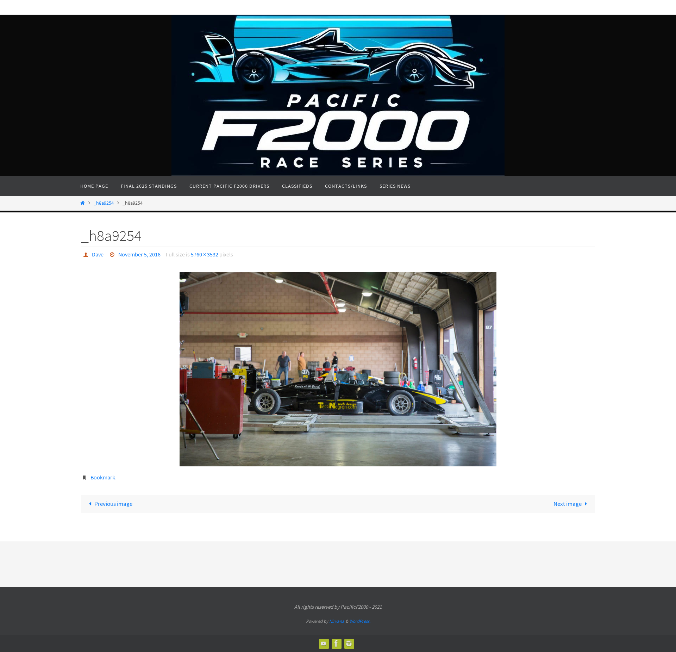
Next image (567, 504)
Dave (98, 254)
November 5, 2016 (139, 254)
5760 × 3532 (204, 254)
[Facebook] (336, 643)
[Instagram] (348, 643)
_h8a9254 (104, 203)
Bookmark (102, 477)
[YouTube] (323, 643)
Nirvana (336, 621)
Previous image (113, 504)
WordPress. (359, 621)
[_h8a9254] (338, 369)
